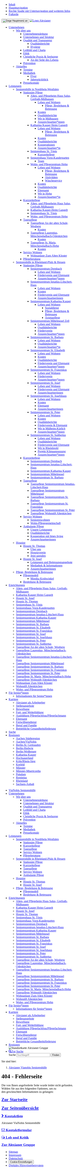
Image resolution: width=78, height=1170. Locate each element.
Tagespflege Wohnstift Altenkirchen (50, 513)
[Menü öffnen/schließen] (15, 21)
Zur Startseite (14, 1099)
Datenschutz (16, 1158)
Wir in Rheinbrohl (48, 448)
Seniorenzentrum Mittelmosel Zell (49, 320)
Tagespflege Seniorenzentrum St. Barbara (39, 666)
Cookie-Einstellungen (21, 1162)
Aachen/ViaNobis (26, 741)
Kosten (42, 112)
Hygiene (35, 46)
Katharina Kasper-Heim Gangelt (49, 209)
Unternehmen (16, 27)
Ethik (26, 53)
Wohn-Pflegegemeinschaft (45, 523)
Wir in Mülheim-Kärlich (51, 428)
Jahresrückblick (39, 79)
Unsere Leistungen (41, 529)
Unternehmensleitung (35, 33)
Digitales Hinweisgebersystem (26, 1165)
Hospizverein (38, 552)
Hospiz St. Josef (32, 559)
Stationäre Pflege (33, 92)
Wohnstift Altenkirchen (29, 686)
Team (41, 161)
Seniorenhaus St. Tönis (43, 151)
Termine (28, 69)
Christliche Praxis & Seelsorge (40, 56)
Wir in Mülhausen (48, 118)
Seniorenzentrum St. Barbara (46, 337)
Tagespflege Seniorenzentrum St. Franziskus (41, 669)
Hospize (20, 542)
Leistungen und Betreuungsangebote (51, 562)
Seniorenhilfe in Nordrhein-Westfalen (37, 89)
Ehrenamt (43, 190)
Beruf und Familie (26, 725)
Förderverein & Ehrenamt (52, 425)
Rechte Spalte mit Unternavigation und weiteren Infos (39, 11)
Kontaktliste (13, 1116)
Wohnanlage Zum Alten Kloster (48, 255)
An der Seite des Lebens (44, 59)
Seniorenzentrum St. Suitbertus (48, 435)
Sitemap (13, 1151)
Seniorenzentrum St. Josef (45, 382)
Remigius (21, 777)
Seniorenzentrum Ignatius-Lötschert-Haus (40, 614)
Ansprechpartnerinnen (50, 298)
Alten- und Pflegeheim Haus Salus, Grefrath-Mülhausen (50, 97)
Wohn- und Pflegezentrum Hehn (49, 164)
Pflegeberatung (31, 258)
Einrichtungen (17, 585)
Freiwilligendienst (26, 722)
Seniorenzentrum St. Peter (45, 412)
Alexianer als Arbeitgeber (30, 702)
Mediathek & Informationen (46, 565)
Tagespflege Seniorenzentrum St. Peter (52, 510)
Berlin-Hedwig (24, 748)
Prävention (29, 63)
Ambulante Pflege (33, 526)
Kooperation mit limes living (46, 536)
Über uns (35, 549)
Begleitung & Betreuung (37, 581)
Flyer (33, 76)
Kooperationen (46, 144)
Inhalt (12, 4)
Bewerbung (22, 709)
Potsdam (21, 774)
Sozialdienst (52, 307)
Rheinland (22, 780)
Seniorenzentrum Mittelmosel (47, 474)
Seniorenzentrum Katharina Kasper (50, 301)
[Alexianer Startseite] (40, 20)
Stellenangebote (25, 705)
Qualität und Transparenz (37, 40)
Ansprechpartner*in (49, 148)
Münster (20, 767)
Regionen (14, 735)
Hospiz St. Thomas (34, 545)
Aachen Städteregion (28, 738)
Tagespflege (30, 219)
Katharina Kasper (26, 754)
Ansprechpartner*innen (51, 121)
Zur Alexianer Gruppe (18, 1145)
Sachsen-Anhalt (25, 784)
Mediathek (29, 72)
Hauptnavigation (18, 7)
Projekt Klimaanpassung (52, 451)
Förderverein (45, 330)
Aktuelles (21, 66)
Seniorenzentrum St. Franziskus (48, 369)
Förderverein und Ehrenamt (53, 275)
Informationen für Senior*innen (34, 696)
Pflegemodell (30, 575)
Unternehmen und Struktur (38, 37)
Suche (12, 731)
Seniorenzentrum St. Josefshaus (48, 395)
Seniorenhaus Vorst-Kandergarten (49, 157)
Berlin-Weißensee (26, 751)
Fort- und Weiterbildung (30, 712)
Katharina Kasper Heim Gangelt (48, 125)
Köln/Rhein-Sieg (25, 761)
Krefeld (20, 764)
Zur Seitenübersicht (20, 1108)
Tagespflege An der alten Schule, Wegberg (40, 647)
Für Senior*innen (19, 692)
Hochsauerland (24, 758)
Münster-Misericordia (28, 771)
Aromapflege (52, 317)
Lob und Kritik (17, 1137)
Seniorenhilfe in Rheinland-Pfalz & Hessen (40, 262)
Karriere (13, 699)
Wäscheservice (53, 180)
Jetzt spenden (38, 555)
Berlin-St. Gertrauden (28, 744)
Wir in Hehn (45, 193)
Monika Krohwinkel (42, 578)
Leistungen (15, 86)
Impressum (15, 1155)
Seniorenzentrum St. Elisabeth (47, 350)
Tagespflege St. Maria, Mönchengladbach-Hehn (44, 244)
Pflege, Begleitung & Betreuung (34, 572)
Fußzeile (14, 14)
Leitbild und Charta (34, 50)
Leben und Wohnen (49, 102)
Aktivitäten (51, 177)
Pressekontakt (31, 82)
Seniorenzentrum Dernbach (46, 268)
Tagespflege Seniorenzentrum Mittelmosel (40, 663)
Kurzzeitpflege (46, 154)
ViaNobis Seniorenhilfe (22, 790)
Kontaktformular (18, 1130)
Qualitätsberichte (40, 43)
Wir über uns (23, 30)
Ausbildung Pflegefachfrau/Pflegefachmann (41, 715)
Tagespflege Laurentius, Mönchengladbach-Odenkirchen (48, 234)
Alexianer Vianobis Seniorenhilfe (28, 1067)
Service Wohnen (32, 252)
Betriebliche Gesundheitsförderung (36, 728)
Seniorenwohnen (40, 519)
